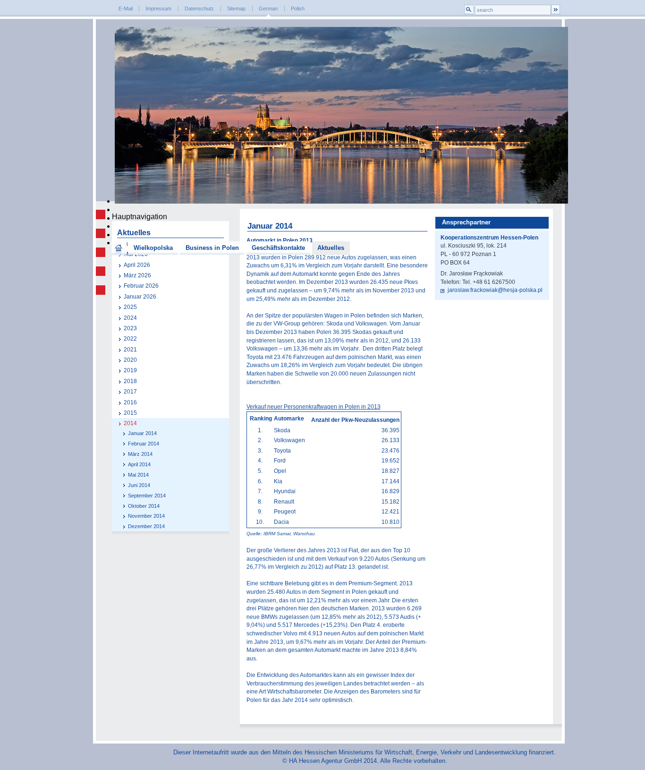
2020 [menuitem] (130, 360)
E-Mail (126, 8)
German (268, 8)
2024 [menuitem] (130, 318)
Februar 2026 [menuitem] (141, 285)
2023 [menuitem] (130, 328)
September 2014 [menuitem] (147, 495)
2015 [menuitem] (130, 413)
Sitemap (236, 8)
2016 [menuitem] (130, 402)
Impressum (158, 8)
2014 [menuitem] (130, 423)
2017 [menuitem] (130, 391)
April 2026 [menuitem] (137, 265)
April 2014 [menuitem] (139, 464)
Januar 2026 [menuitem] (140, 296)
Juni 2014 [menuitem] (139, 485)
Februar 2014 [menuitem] (143, 443)
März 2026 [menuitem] (137, 275)
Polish (298, 8)
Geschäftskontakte (278, 247)
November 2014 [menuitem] (146, 516)
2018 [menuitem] (130, 381)
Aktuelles (330, 247)
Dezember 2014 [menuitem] (146, 526)
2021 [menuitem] (130, 349)
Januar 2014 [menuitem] (142, 433)
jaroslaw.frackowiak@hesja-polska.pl (495, 290)
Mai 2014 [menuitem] (138, 475)
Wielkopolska (153, 247)
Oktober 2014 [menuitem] (144, 506)
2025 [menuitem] (130, 307)
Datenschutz (199, 8)
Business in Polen (212, 247)
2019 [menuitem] (130, 370)
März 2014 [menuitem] (140, 454)
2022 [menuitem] (130, 338)
